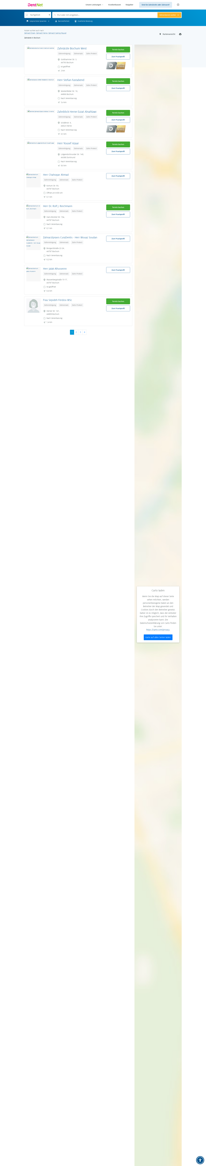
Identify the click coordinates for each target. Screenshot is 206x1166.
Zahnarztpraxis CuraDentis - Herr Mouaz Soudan (70, 237)
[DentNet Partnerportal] (178, 5)
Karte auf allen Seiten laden (158, 637)
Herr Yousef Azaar (68, 143)
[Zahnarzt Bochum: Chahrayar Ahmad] (33, 180)
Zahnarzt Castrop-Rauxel (57, 33)
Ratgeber (129, 5)
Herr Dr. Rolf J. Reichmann (57, 206)
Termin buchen (118, 50)
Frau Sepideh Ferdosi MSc (57, 300)
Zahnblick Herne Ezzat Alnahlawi (76, 111)
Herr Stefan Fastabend (70, 80)
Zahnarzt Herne (41, 33)
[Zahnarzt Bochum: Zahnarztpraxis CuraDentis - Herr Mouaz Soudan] (33, 243)
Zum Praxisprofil (118, 57)
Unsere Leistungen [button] (93, 5)
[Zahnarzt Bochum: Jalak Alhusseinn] (33, 274)
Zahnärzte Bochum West (72, 48)
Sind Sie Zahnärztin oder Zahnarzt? (156, 5)
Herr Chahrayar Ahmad (56, 174)
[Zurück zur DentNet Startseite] (54, 5)
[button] (200, 1160)
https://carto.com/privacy (157, 630)
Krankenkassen (114, 5)
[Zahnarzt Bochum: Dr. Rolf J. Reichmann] (33, 211)
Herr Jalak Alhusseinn (55, 268)
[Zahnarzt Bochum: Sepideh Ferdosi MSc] (33, 305)
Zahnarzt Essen (29, 33)
